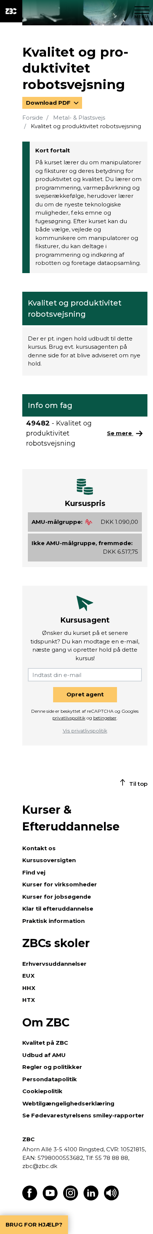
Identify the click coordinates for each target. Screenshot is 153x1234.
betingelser (105, 718)
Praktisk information (53, 920)
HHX (28, 987)
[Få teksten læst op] (111, 1198)
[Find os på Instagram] (70, 1198)
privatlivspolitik (68, 718)
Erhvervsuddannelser (54, 963)
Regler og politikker (52, 1066)
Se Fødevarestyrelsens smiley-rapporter (83, 1115)
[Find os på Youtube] (50, 1198)
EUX (28, 975)
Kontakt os (39, 848)
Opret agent (85, 694)
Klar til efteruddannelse (57, 908)
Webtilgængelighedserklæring (68, 1103)
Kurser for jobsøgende (56, 896)
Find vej (33, 872)
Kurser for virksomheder (59, 884)
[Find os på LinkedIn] (91, 1198)
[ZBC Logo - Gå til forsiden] (11, 11)
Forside (32, 117)
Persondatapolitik (49, 1079)
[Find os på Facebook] (29, 1198)
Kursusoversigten (49, 860)
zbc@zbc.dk (39, 1166)
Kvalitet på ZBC (45, 1042)
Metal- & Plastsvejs (79, 117)
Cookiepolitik (42, 1091)
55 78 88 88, (111, 1157)
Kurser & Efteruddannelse (71, 818)
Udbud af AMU (44, 1055)
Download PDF (49, 102)
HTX (28, 999)
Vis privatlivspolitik (85, 731)
